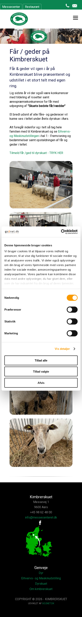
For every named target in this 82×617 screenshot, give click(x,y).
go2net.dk (48, 603)
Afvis (41, 382)
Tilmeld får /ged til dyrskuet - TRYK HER (36, 153)
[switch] (72, 309)
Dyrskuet (41, 583)
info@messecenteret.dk (41, 517)
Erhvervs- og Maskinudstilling (41, 578)
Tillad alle (41, 360)
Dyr (41, 573)
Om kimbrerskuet (41, 589)
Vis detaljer (62, 348)
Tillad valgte (41, 371)
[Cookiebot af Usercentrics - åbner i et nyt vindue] (61, 231)
